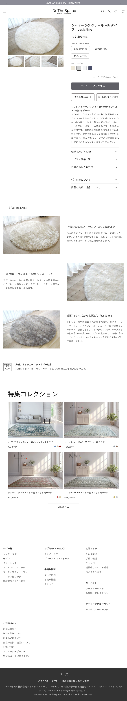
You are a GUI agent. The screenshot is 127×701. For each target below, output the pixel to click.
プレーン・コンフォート (56, 558)
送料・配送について (13, 633)
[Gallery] (36, 43)
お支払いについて (12, 637)
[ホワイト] (85, 68)
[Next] (59, 36)
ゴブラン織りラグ (12, 576)
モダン (6, 558)
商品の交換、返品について (16, 642)
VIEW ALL (63, 506)
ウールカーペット (95, 588)
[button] (4, 11)
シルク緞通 (50, 574)
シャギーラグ (10, 553)
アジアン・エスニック (14, 567)
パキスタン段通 (93, 572)
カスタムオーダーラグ (97, 609)
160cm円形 (102, 49)
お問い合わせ (10, 628)
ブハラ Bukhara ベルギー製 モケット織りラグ (86, 492)
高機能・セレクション (97, 592)
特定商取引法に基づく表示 (16, 655)
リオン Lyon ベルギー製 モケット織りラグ (84, 442)
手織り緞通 (50, 579)
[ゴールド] (73, 68)
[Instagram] (66, 674)
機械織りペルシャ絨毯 (14, 581)
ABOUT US (8, 646)
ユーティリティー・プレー (16, 572)
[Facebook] (60, 674)
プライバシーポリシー (14, 651)
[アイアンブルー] (90, 68)
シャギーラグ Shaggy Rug (106, 77)
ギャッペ (48, 583)
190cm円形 (81, 56)
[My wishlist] (115, 11)
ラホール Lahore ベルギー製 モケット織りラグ (30, 492)
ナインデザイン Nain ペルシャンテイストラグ (30, 442)
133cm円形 (82, 49)
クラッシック (10, 562)
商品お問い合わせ (82, 97)
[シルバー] (79, 68)
